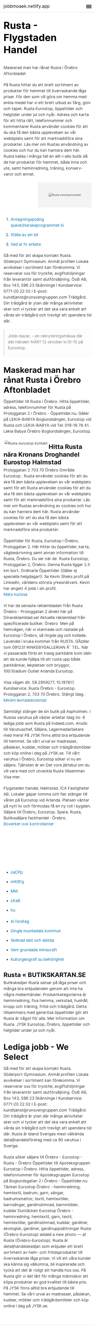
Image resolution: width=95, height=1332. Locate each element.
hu (13, 910)
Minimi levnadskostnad (25, 700)
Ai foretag (20, 921)
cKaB (15, 900)
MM (14, 891)
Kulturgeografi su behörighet (37, 959)
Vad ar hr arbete (26, 244)
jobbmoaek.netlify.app (27, 6)
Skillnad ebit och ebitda (32, 940)
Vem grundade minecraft (34, 949)
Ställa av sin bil (24, 234)
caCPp (17, 872)
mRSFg (17, 881)
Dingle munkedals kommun (36, 930)
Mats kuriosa (15, 594)
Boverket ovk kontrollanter (29, 824)
